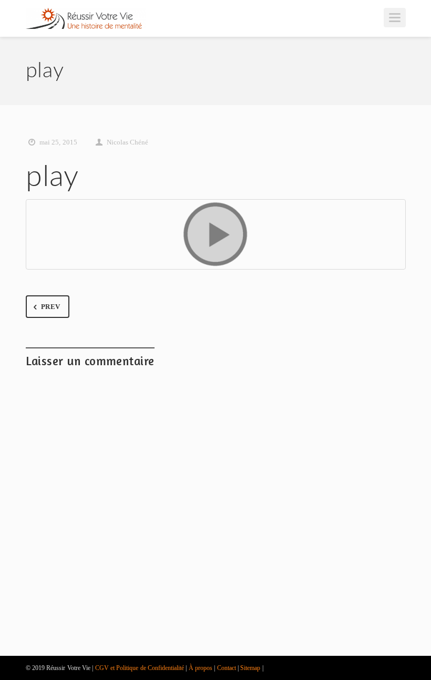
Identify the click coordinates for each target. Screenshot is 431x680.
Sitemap (250, 668)
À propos (200, 668)
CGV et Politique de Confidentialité (139, 668)
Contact (226, 668)
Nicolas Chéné (127, 142)
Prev (50, 307)
